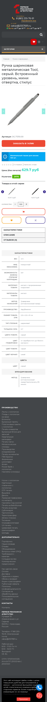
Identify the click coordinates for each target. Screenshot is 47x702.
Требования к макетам (8, 555)
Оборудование (8, 549)
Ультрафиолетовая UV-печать (10, 524)
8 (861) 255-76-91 (25, 18)
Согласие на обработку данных (10, 592)
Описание (9, 235)
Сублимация (7, 510)
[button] (39, 695)
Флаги (4, 464)
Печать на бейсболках (12, 505)
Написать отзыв (30, 164)
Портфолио (7, 541)
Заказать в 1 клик (23, 143)
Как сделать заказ (10, 569)
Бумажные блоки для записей (11, 433)
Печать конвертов (10, 429)
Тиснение (6, 520)
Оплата (5, 571)
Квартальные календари (7, 438)
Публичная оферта (10, 584)
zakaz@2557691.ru (21, 26)
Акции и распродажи (11, 581)
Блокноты (6, 419)
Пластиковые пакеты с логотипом (11, 425)
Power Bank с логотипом (8, 468)
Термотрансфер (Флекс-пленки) (9, 516)
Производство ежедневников (8, 450)
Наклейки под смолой (12, 503)
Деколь (5, 495)
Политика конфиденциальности (11, 587)
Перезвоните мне (28, 21)
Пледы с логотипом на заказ (10, 415)
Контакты (6, 607)
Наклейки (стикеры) (11, 472)
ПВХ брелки (7, 457)
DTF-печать (7, 490)
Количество (7, 204)
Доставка (6, 574)
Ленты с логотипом (10, 412)
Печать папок (8, 442)
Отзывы (5, 546)
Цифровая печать (10, 528)
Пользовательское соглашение (10, 597)
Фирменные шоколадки (7, 460)
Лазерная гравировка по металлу (12, 499)
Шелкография (8, 530)
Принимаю (23, 699)
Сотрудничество (9, 559)
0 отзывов (18, 164)
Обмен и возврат (9, 579)
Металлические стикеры (9, 445)
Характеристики (13, 230)
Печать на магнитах (10, 454)
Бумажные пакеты (10, 422)
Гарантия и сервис (10, 576)
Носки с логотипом (10, 480)
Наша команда (8, 544)
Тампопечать (7, 513)
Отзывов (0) (10, 240)
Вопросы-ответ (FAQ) (11, 551)
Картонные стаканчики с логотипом (7, 485)
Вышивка (6, 493)
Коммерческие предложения (9, 562)
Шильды (5, 533)
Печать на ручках (9, 508)
